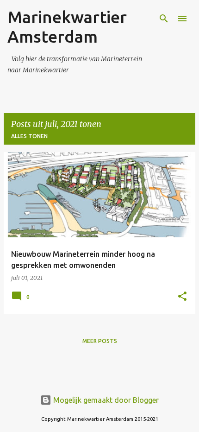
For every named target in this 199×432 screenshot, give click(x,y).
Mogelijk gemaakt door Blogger (105, 400)
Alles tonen (29, 136)
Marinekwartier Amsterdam (67, 26)
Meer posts (99, 341)
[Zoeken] (163, 18)
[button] (182, 297)
